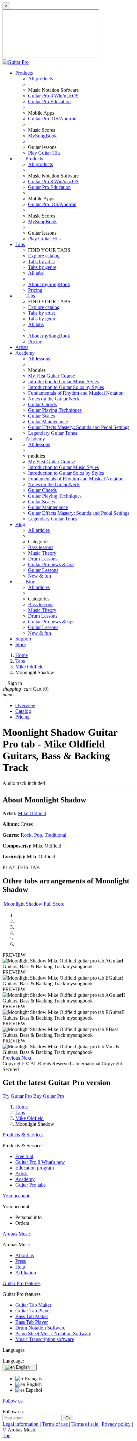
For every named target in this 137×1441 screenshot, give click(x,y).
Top (7, 1435)
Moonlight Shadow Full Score (34, 904)
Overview (25, 705)
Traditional (55, 835)
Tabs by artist (41, 261)
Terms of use (55, 1424)
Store (20, 644)
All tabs (36, 273)
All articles (39, 530)
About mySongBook (49, 284)
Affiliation (25, 1272)
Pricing (35, 290)
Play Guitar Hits (44, 153)
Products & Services (23, 1134)
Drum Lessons (42, 558)
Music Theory (42, 553)
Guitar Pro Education (49, 101)
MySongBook (42, 135)
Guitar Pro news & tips (51, 564)
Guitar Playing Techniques (55, 410)
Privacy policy (117, 1424)
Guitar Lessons (43, 570)
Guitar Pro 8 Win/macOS (53, 95)
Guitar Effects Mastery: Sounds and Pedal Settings (78, 427)
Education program (34, 1167)
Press (20, 1261)
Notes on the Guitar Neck (54, 398)
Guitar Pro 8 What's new (40, 1162)
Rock (26, 835)
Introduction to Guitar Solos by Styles (66, 387)
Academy (25, 353)
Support (23, 638)
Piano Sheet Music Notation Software (53, 1333)
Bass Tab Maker (31, 1316)
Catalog (23, 711)
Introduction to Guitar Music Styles (63, 381)
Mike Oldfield (32, 813)
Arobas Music (17, 1234)
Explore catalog (44, 255)
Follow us (13, 1401)
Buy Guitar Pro (48, 1096)
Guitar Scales (41, 416)
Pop (38, 835)
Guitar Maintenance (48, 421)
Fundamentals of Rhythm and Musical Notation (76, 393)
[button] (12, 1058)
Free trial (24, 1156)
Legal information (21, 1424)
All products (40, 78)
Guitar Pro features (21, 1283)
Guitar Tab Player (33, 1310)
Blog (20, 524)
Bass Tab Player (31, 1322)
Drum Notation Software (40, 1327)
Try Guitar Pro (17, 1096)
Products (24, 73)
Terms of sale (85, 1424)
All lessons (39, 358)
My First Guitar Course (51, 376)
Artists (21, 347)
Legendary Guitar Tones (52, 433)
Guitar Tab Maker (33, 1305)
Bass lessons (40, 547)
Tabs (20, 244)
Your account (16, 1195)
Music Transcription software (44, 1339)
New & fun (39, 576)
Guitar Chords (42, 404)
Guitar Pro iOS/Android (52, 118)
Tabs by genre (42, 267)
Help (20, 1267)
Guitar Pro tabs (30, 1185)
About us (24, 1255)
